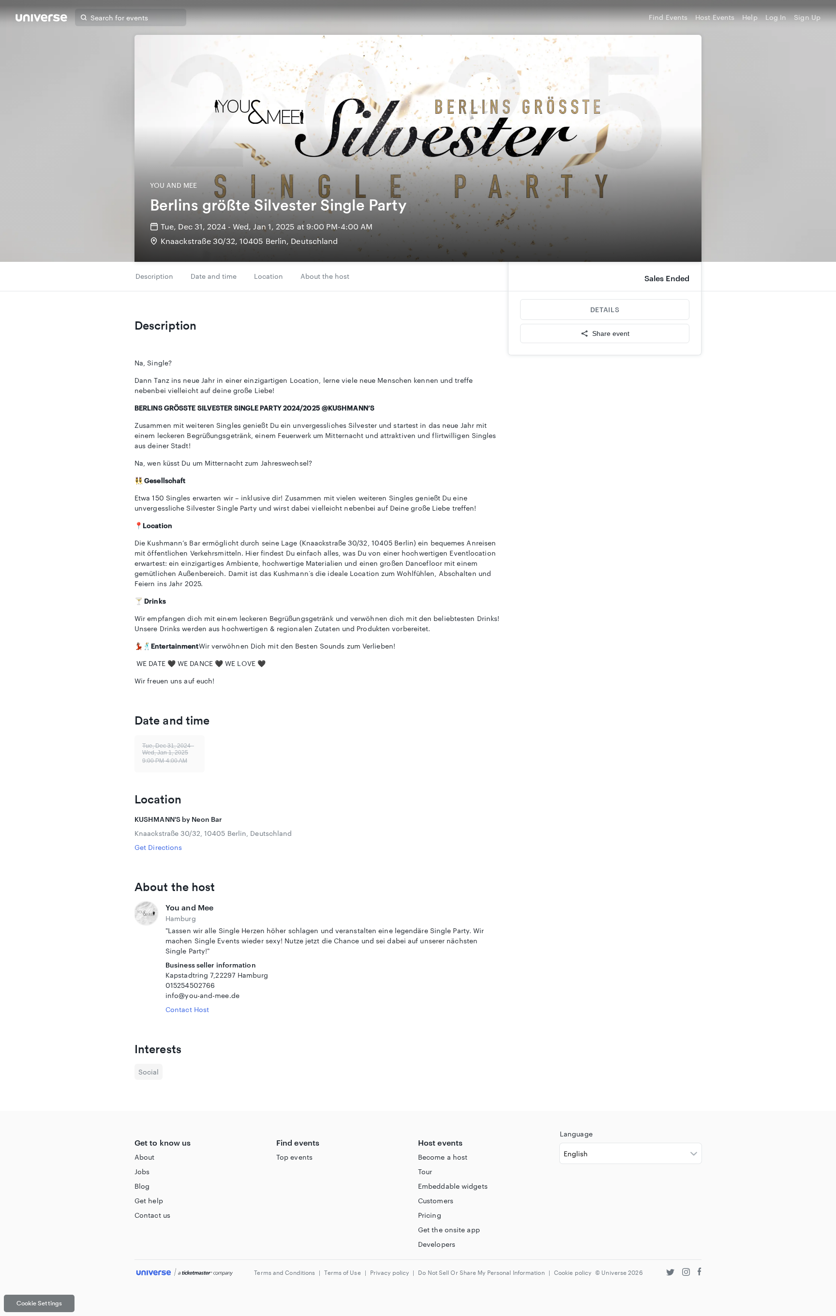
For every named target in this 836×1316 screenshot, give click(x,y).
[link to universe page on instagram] (686, 1273)
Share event (610, 333)
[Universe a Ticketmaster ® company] (184, 1272)
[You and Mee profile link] (146, 958)
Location (268, 276)
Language (576, 1134)
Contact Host (187, 1009)
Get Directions (158, 847)
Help (749, 17)
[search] (84, 17)
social (148, 1072)
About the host (324, 276)
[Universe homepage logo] (41, 19)
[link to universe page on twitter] (670, 1273)
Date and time (214, 276)
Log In (776, 17)
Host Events (714, 17)
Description (154, 276)
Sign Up (807, 17)
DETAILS (604, 309)
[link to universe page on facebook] (700, 1273)
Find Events (668, 17)
